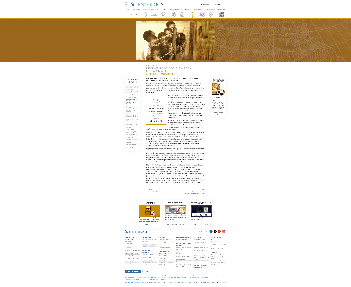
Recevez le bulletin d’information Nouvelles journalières (217, 256)
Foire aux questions (198, 9)
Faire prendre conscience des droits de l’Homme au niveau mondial (132, 87)
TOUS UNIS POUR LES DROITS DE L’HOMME (132, 81)
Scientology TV (207, 4)
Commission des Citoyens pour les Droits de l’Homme (160, 279)
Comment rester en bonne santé (200, 266)
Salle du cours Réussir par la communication (149, 263)
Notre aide (187, 9)
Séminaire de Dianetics (148, 254)
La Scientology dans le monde (183, 244)
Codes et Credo (129, 256)
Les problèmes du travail (148, 244)
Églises (164, 9)
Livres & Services (210, 9)
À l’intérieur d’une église (131, 258)
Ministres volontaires (199, 262)
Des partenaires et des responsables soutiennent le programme (132, 146)
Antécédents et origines (131, 253)
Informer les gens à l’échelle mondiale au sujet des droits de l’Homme (131, 102)
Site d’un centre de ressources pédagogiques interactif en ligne (132, 131)
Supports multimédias (131, 95)
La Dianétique (138, 275)
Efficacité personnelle (148, 257)
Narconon (164, 277)
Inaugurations (163, 255)
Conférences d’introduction (166, 245)
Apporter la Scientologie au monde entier (183, 265)
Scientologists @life (181, 239)
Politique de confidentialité (181, 282)
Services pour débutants (146, 251)
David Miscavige (173, 275)
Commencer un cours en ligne (187, 275)
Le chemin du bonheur (200, 239)
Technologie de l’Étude (200, 242)
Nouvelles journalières (183, 237)
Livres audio (162, 242)
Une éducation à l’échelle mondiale (132, 92)
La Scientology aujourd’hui (175, 9)
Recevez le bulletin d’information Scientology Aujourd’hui (218, 262)
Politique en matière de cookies (197, 282)
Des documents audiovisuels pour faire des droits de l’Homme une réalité (131, 125)
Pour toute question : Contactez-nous (217, 240)
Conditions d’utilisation (211, 282)
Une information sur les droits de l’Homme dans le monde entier (132, 136)
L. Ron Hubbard (136, 9)
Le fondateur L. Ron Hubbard (129, 242)
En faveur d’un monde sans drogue (178, 277)
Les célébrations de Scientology (164, 259)
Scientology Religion (162, 275)
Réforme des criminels (200, 245)
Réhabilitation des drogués (201, 247)
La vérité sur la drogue (200, 250)
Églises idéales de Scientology (181, 253)
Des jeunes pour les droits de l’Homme (134, 279)
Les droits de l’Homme (200, 253)
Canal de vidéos (129, 264)
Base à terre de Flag (181, 259)
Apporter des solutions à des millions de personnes (132, 141)
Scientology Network (149, 275)
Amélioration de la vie (148, 260)
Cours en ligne (221, 9)
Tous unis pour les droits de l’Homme (198, 277)
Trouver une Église (217, 248)
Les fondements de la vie (149, 247)
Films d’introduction (164, 247)
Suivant (202, 189)
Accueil (127, 9)
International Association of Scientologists (135, 277)
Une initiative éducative (152, 192)
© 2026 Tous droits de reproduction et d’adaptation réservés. (149, 282)
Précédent (150, 189)
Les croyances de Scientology (129, 247)
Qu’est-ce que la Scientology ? (151, 9)
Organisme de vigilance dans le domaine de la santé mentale (201, 257)
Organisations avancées (182, 256)
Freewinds (179, 262)
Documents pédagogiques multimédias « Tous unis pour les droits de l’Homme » (194, 192)
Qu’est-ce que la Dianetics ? (132, 250)
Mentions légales (222, 282)
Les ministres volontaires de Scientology (207, 275)
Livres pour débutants (165, 239)
